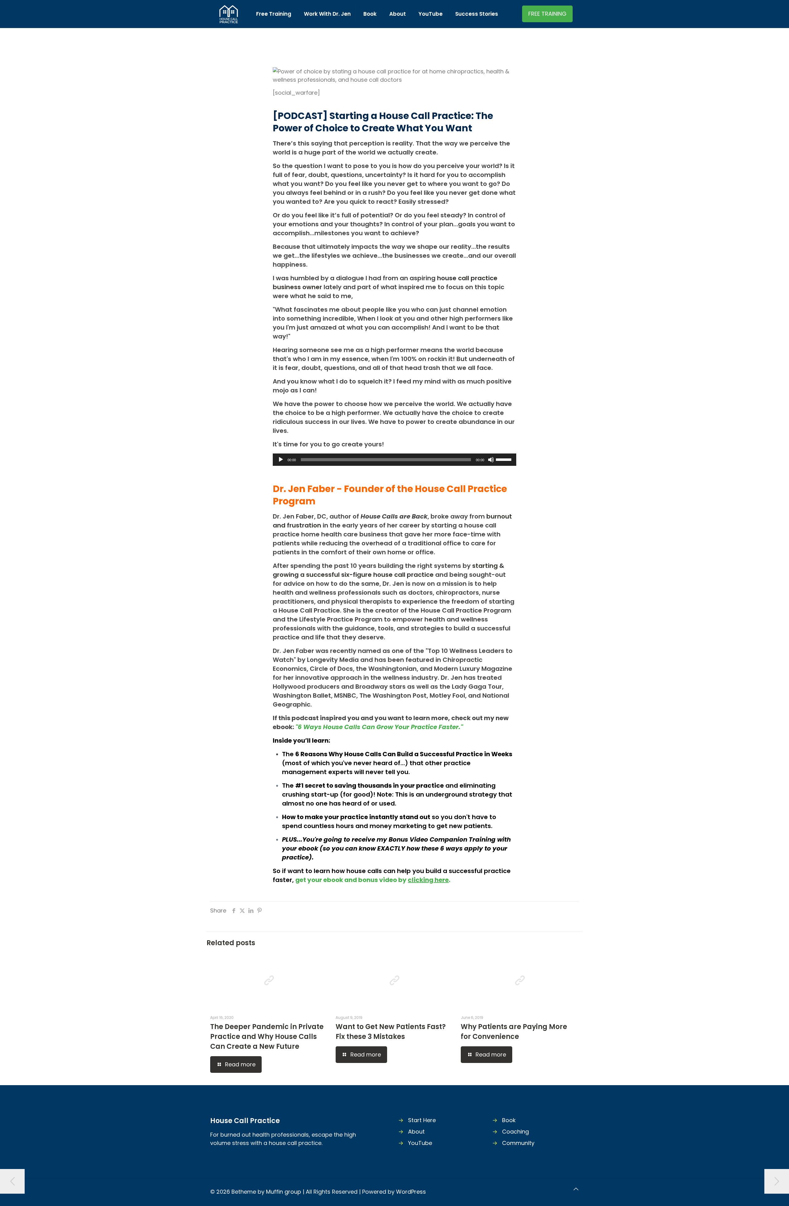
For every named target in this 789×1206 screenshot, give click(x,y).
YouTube (420, 1143)
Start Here (422, 1120)
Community (518, 1143)
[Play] (281, 460)
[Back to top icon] (576, 1189)
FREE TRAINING (547, 14)
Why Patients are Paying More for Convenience (514, 1031)
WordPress (411, 1192)
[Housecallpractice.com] (228, 14)
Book (509, 1120)
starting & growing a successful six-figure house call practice (388, 570)
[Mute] (491, 460)
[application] (394, 459)
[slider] (504, 459)
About (416, 1131)
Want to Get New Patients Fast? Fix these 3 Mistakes (391, 1031)
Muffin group (283, 1192)
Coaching (515, 1131)
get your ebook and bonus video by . (372, 880)
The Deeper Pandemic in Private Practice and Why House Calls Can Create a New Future (267, 1036)
